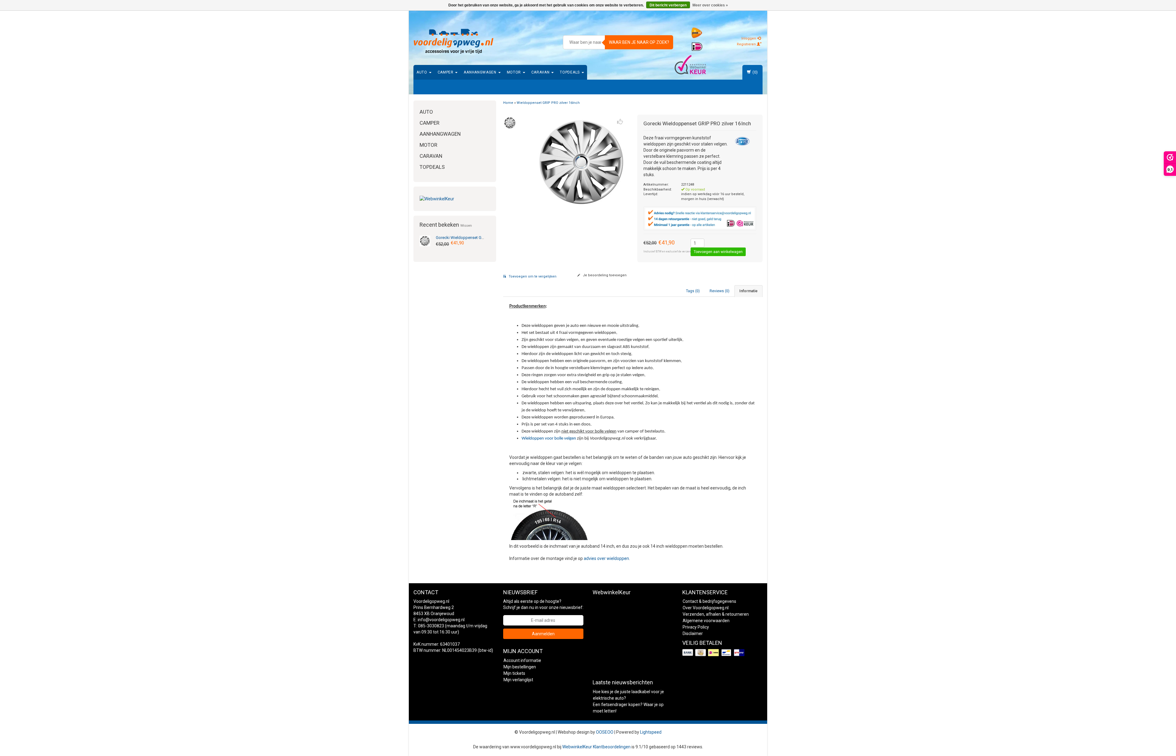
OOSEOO (604, 732)
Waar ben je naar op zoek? (639, 42)
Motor (514, 72)
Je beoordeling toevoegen (604, 275)
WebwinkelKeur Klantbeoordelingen (596, 746)
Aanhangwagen (480, 72)
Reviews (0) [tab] (719, 291)
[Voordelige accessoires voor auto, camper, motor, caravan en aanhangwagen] (453, 41)
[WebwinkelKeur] (455, 199)
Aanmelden (543, 633)
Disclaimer (693, 633)
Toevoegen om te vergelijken (532, 276)
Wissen (466, 225)
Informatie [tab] (748, 291)
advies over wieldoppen (606, 558)
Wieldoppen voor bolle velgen (549, 438)
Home (508, 103)
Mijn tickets (514, 673)
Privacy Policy (696, 627)
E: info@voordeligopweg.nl (439, 619)
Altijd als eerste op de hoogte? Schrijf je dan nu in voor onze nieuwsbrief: (543, 604)
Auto (422, 72)
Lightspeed (651, 732)
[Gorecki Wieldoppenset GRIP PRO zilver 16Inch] (425, 240)
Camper (446, 72)
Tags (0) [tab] (693, 291)
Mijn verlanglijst (518, 679)
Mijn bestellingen (519, 666)
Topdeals (570, 72)
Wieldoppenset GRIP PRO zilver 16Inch (477, 237)
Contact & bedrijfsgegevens (709, 601)
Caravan (541, 72)
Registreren (747, 44)
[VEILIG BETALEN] (714, 652)
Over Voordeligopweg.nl (706, 607)
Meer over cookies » (710, 5)
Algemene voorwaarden (706, 620)
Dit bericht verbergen (668, 5)
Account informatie (522, 660)
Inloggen (749, 38)
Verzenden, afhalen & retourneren (716, 614)
